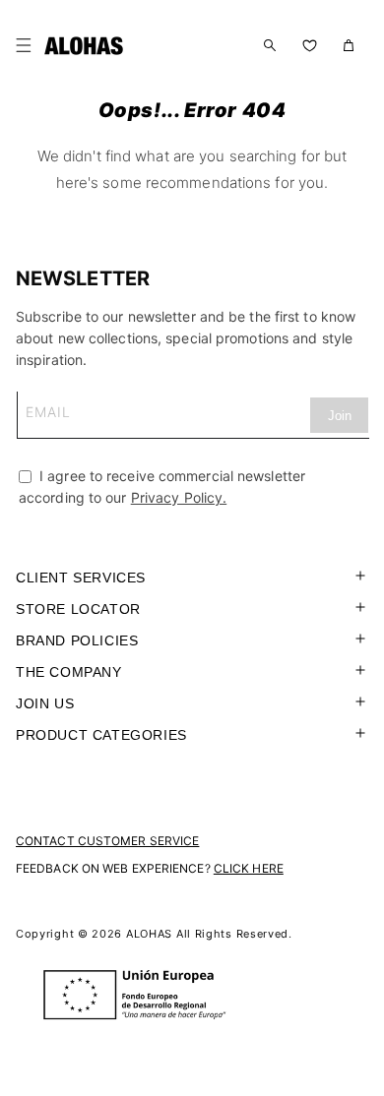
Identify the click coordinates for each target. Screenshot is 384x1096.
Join (340, 415)
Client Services (81, 577)
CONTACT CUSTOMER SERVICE (107, 840)
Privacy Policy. (179, 497)
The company (69, 672)
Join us (45, 703)
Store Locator (78, 609)
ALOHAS (149, 934)
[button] (27, 45)
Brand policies (77, 640)
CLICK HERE (249, 868)
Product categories (101, 735)
